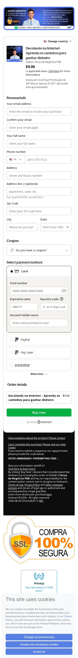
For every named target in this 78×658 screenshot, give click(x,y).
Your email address (19, 104)
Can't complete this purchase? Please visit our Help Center (37, 446)
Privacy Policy (32, 485)
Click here (53, 71)
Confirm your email (19, 120)
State (43, 219)
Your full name (16, 136)
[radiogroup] (39, 318)
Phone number (16, 152)
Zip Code (12, 203)
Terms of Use (15, 485)
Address (12, 168)
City (9, 219)
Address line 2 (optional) (22, 184)
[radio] (11, 271)
